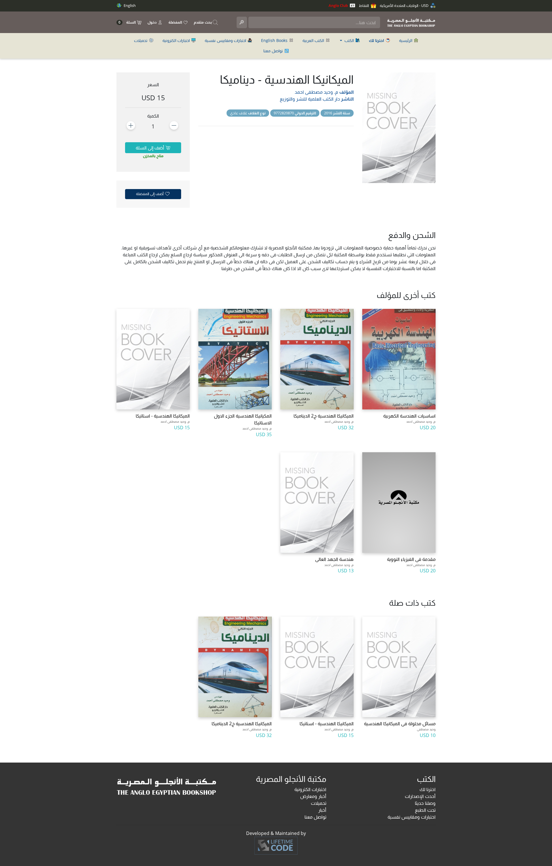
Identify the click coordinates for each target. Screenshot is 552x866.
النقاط (364, 5)
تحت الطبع (425, 810)
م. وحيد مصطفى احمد (316, 92)
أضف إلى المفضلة (150, 193)
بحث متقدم (203, 22)
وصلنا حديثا (425, 803)
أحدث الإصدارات (420, 796)
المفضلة (175, 22)
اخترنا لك (427, 789)
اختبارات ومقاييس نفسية (226, 40)
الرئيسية (406, 40)
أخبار (322, 810)
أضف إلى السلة (150, 148)
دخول (152, 22)
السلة (127, 22)
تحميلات (141, 40)
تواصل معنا (273, 50)
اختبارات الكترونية (176, 40)
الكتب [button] (349, 40)
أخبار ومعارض (313, 796)
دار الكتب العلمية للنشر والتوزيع (310, 99)
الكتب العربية (313, 40)
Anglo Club (339, 5)
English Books (275, 40)
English (129, 5)
